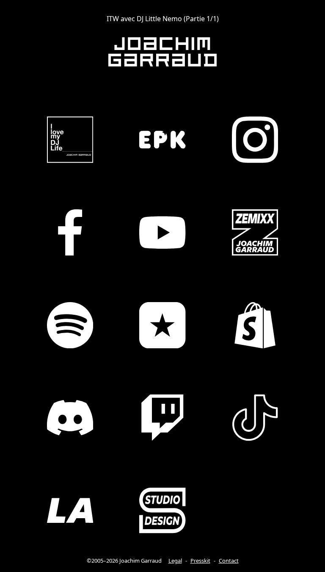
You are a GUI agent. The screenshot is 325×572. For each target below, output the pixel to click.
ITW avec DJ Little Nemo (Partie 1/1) (163, 18)
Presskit (200, 560)
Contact (229, 560)
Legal (175, 560)
